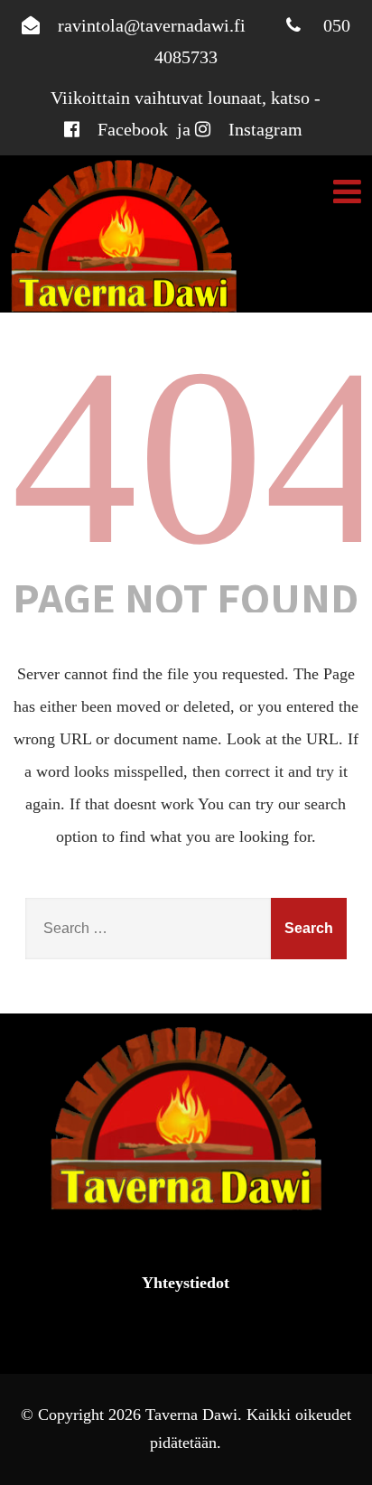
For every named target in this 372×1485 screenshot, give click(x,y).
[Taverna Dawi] (124, 236)
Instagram (265, 129)
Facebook (133, 129)
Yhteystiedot (185, 1283)
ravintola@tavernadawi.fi (152, 25)
